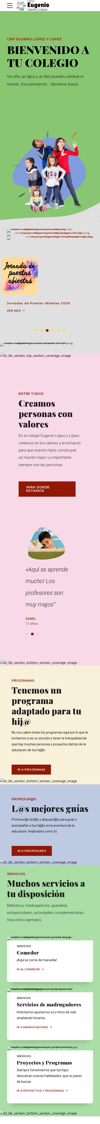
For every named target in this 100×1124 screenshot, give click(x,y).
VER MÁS (14, 310)
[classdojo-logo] (50, 238)
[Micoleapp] (50, 234)
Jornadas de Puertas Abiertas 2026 (38, 303)
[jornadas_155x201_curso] (20, 276)
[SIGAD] (50, 230)
